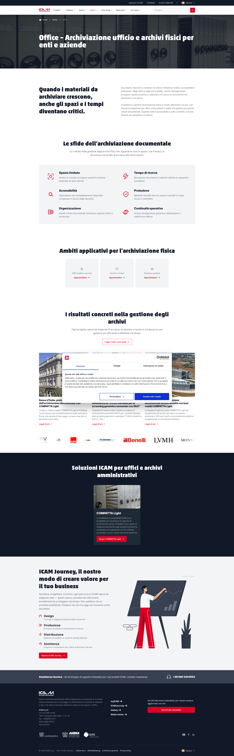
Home (45, 20)
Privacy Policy (125, 750)
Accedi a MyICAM (166, 3)
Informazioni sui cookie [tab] (153, 366)
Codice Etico (81, 750)
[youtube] (183, 734)
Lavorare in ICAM (136, 3)
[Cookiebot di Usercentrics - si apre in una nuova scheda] (158, 358)
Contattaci (151, 3)
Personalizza (115, 396)
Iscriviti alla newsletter (171, 710)
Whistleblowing (94, 750)
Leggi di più (44, 424)
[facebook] (188, 734)
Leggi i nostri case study (116, 342)
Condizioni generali (110, 750)
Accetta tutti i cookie (152, 396)
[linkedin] (193, 734)
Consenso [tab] (80, 366)
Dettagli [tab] (117, 366)
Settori (55, 20)
